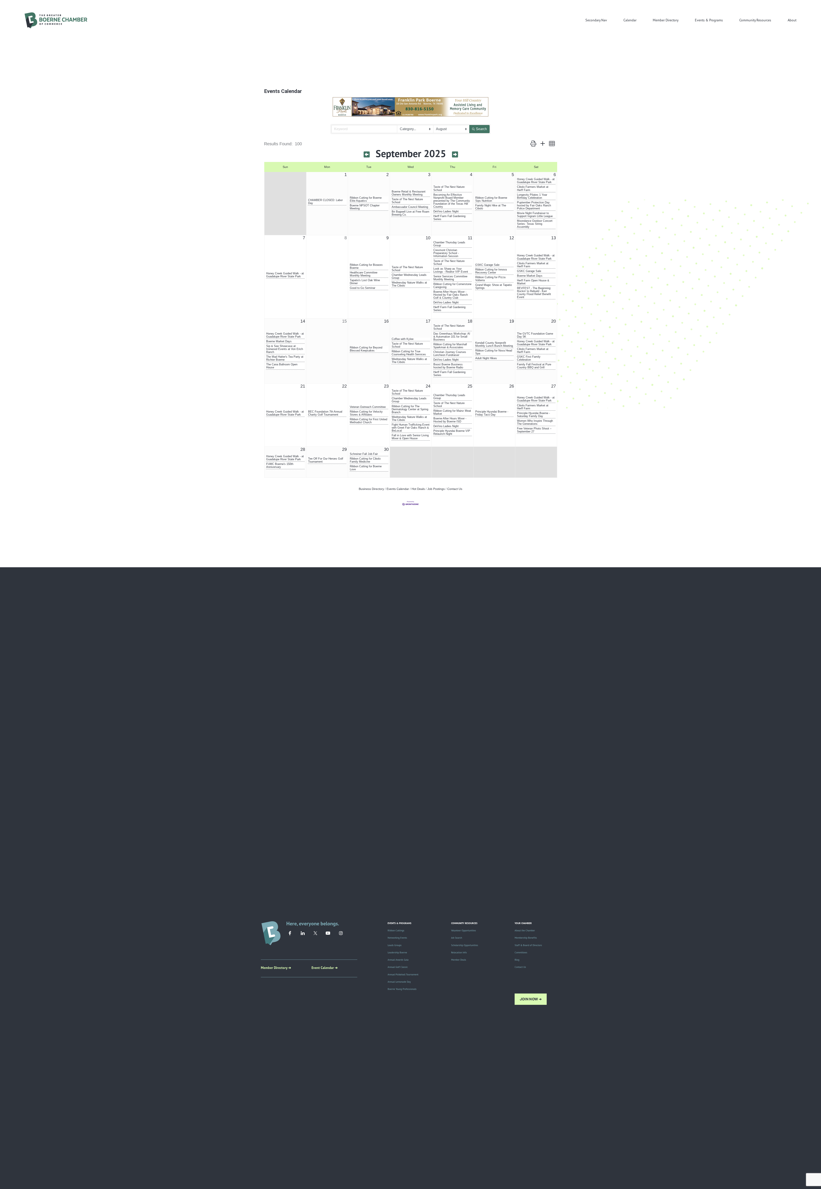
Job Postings (436, 489)
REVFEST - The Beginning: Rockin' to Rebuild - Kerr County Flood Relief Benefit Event (534, 293)
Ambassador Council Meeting (410, 207)
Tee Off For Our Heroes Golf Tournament (325, 460)
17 (428, 321)
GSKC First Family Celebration (528, 358)
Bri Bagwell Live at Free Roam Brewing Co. (410, 213)
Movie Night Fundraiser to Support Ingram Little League (535, 215)
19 (511, 321)
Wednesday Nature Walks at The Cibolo (409, 284)
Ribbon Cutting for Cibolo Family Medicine (365, 460)
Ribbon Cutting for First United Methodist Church (368, 421)
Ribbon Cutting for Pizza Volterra (490, 279)
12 (511, 237)
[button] (533, 144)
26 (511, 386)
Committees (521, 952)
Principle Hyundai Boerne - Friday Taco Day (491, 413)
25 (470, 386)
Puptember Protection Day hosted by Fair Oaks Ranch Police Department (534, 205)
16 (386, 321)
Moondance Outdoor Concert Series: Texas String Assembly (534, 223)
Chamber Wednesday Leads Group (409, 276)
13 (553, 237)
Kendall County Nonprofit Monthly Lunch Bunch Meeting (494, 344)
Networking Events (397, 937)
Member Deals (458, 959)
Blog (517, 959)
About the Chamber (525, 930)
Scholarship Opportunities (464, 945)
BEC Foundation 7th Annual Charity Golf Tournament (325, 413)
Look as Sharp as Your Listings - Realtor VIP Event (450, 270)
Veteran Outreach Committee (368, 407)
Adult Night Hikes (486, 358)
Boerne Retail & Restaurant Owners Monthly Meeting (408, 193)
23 (386, 386)
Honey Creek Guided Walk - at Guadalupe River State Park (536, 181)
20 (553, 321)
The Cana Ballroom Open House (281, 366)
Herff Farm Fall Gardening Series (449, 218)
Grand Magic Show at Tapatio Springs (493, 287)
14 (302, 321)
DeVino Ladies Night (446, 211)
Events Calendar (398, 489)
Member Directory (665, 20)
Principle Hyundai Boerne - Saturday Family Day (533, 415)
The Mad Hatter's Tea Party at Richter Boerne (284, 358)
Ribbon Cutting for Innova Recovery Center (491, 271)
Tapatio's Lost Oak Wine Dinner (365, 282)
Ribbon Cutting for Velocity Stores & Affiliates (366, 413)
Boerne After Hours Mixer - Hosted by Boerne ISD (449, 420)
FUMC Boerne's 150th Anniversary (279, 466)
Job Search (456, 937)
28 (302, 449)
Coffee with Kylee (402, 339)
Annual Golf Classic (398, 967)
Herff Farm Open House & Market (533, 282)
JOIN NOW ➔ (531, 999)
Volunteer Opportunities (463, 930)
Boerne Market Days (529, 275)
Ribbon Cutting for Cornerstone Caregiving (452, 286)
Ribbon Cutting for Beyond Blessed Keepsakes (366, 349)
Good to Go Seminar (362, 288)
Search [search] (481, 129)
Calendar (629, 20)
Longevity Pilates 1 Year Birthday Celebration (532, 196)
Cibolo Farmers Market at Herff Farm (532, 188)
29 (344, 449)
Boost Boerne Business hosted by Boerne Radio (448, 366)
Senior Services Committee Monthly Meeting (450, 278)
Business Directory (371, 489)
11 (470, 237)
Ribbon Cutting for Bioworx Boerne (366, 266)
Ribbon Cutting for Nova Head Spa (493, 352)
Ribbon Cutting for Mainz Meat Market (452, 412)
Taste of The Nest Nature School (407, 201)
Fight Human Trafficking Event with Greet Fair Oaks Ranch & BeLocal (411, 427)
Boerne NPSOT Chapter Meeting (364, 207)
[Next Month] (455, 154)
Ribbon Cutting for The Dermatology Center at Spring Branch (410, 409)
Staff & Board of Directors (528, 945)
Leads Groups (395, 945)
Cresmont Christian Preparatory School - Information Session (446, 253)
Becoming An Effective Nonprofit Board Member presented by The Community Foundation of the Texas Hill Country (451, 200)
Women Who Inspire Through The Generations (535, 422)
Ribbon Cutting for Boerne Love (366, 468)
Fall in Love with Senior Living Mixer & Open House (410, 437)
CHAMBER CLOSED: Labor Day (325, 202)
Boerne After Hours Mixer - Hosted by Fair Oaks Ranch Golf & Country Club (450, 294)
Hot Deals (418, 489)
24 (428, 386)
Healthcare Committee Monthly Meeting (363, 274)
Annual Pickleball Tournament (403, 974)
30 (386, 449)
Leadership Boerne (397, 952)
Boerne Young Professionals (402, 989)
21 (302, 386)
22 (344, 386)
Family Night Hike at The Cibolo (490, 207)
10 (428, 237)
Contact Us (454, 489)
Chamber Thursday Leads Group (449, 244)
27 (553, 386)
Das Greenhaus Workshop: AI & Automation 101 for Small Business (451, 336)
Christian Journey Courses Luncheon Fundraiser (449, 354)
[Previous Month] (366, 154)
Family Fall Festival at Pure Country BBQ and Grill (534, 366)
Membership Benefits (526, 937)
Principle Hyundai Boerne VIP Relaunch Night (451, 432)
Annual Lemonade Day (399, 981)
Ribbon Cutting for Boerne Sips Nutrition (491, 199)
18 (470, 321)
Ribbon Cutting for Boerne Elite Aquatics (366, 199)
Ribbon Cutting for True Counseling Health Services (409, 353)
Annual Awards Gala (398, 959)
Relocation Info (459, 952)
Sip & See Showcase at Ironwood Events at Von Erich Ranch (284, 349)
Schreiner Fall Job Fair (364, 454)
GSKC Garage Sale (487, 264)
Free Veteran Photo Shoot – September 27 (534, 430)
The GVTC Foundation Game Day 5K (535, 335)
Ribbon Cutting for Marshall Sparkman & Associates (450, 346)
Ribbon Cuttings (396, 930)
